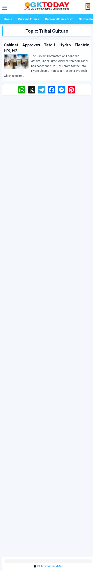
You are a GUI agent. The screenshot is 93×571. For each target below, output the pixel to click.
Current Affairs (28, 19)
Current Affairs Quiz (59, 19)
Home (8, 19)
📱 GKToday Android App (48, 566)
